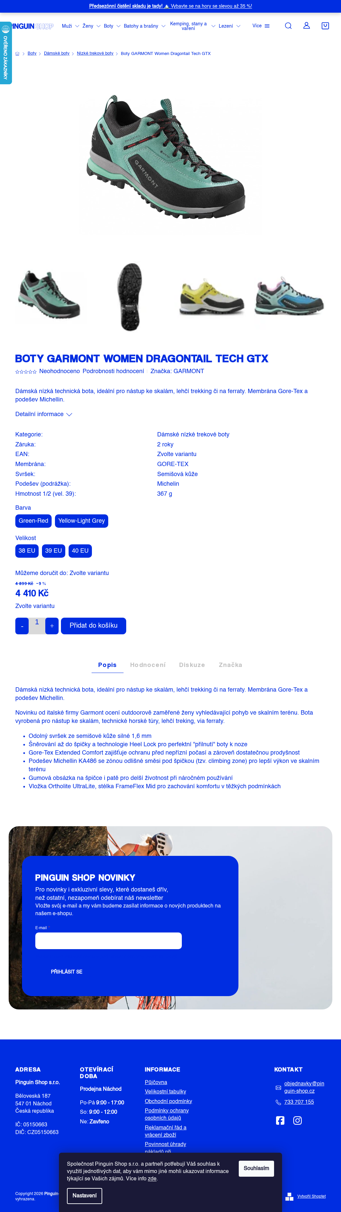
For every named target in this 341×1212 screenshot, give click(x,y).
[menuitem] (70, 26)
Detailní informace (39, 414)
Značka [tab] (231, 665)
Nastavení (85, 1196)
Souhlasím (256, 1168)
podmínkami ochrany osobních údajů (139, 956)
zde (152, 1179)
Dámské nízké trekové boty (193, 435)
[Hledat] (288, 25)
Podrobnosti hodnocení (113, 371)
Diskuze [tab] (192, 665)
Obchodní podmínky (168, 1101)
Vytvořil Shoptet (311, 1197)
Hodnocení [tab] (148, 665)
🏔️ (170, 6)
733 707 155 (299, 1102)
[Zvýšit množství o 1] (52, 626)
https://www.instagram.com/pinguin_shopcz (297, 1120)
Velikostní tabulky (165, 1092)
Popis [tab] (107, 665)
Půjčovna (156, 1082)
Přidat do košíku (94, 626)
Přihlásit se (66, 972)
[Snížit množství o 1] (22, 626)
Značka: (177, 371)
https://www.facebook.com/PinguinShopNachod (280, 1120)
